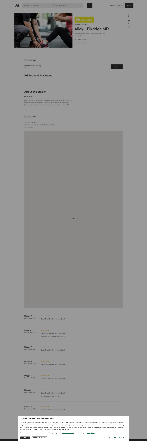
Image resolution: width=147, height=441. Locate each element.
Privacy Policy (91, 433)
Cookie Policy (123, 437)
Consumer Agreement (68, 433)
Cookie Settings (39, 437)
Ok (25, 437)
